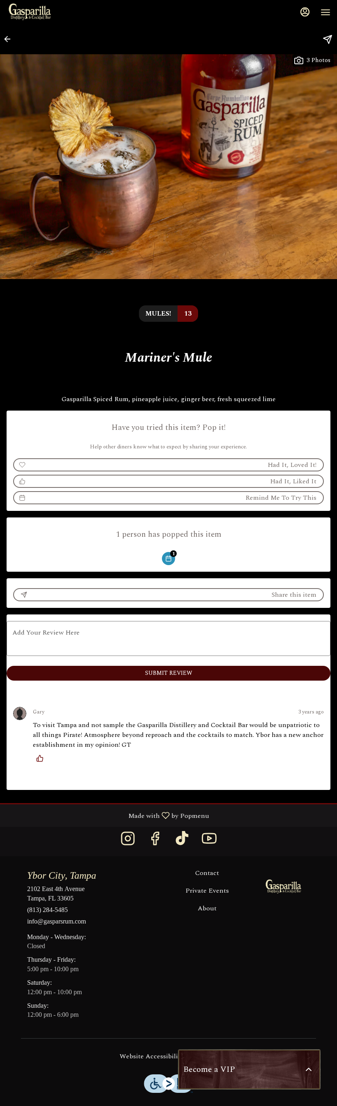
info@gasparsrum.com (56, 921)
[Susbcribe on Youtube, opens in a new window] (209, 841)
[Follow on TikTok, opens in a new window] (182, 841)
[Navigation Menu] (325, 12)
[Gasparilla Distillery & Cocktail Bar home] (44, 12)
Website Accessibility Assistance (168, 1056)
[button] (10, 39)
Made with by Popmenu (107, 815)
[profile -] (305, 12)
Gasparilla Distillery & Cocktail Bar (284, 886)
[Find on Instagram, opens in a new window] (127, 841)
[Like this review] (42, 758)
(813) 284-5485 (47, 909)
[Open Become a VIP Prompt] (309, 1069)
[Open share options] (327, 39)
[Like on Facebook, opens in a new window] (155, 841)
